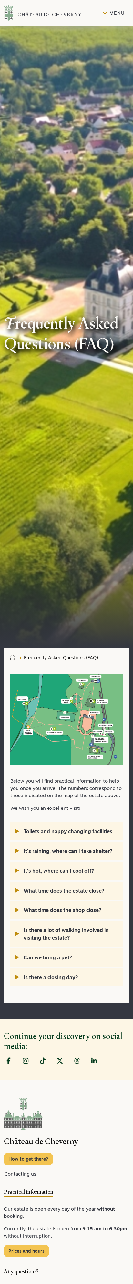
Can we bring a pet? (48, 957)
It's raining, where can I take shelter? (68, 851)
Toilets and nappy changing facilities (68, 831)
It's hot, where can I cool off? (59, 870)
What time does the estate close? (64, 890)
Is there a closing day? (51, 977)
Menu (116, 12)
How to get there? (28, 1159)
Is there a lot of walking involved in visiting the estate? (66, 933)
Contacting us (20, 1173)
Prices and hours (26, 1251)
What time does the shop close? (62, 910)
